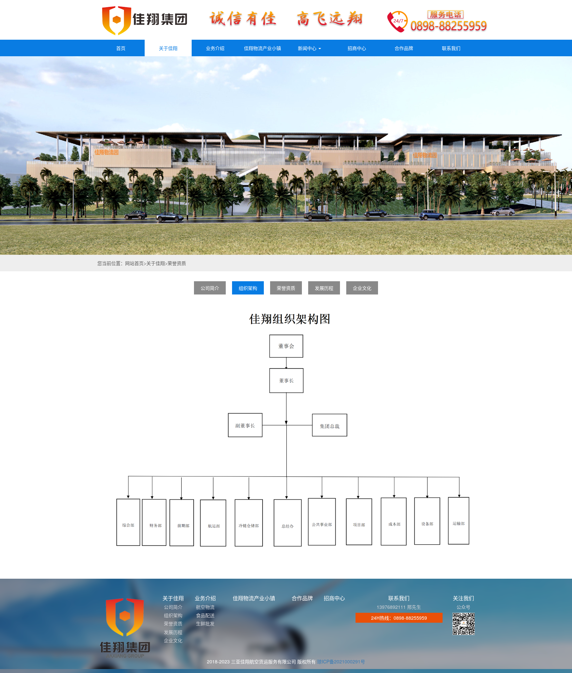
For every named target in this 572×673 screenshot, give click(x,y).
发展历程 (324, 288)
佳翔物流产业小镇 (262, 48)
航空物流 (205, 607)
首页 (120, 48)
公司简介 (210, 288)
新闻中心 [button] (308, 48)
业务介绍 (215, 48)
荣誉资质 (286, 288)
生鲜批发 (205, 623)
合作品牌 (404, 48)
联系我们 (451, 48)
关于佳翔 (168, 48)
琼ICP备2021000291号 (341, 661)
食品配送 (205, 615)
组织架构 (248, 288)
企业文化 (362, 288)
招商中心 (357, 48)
